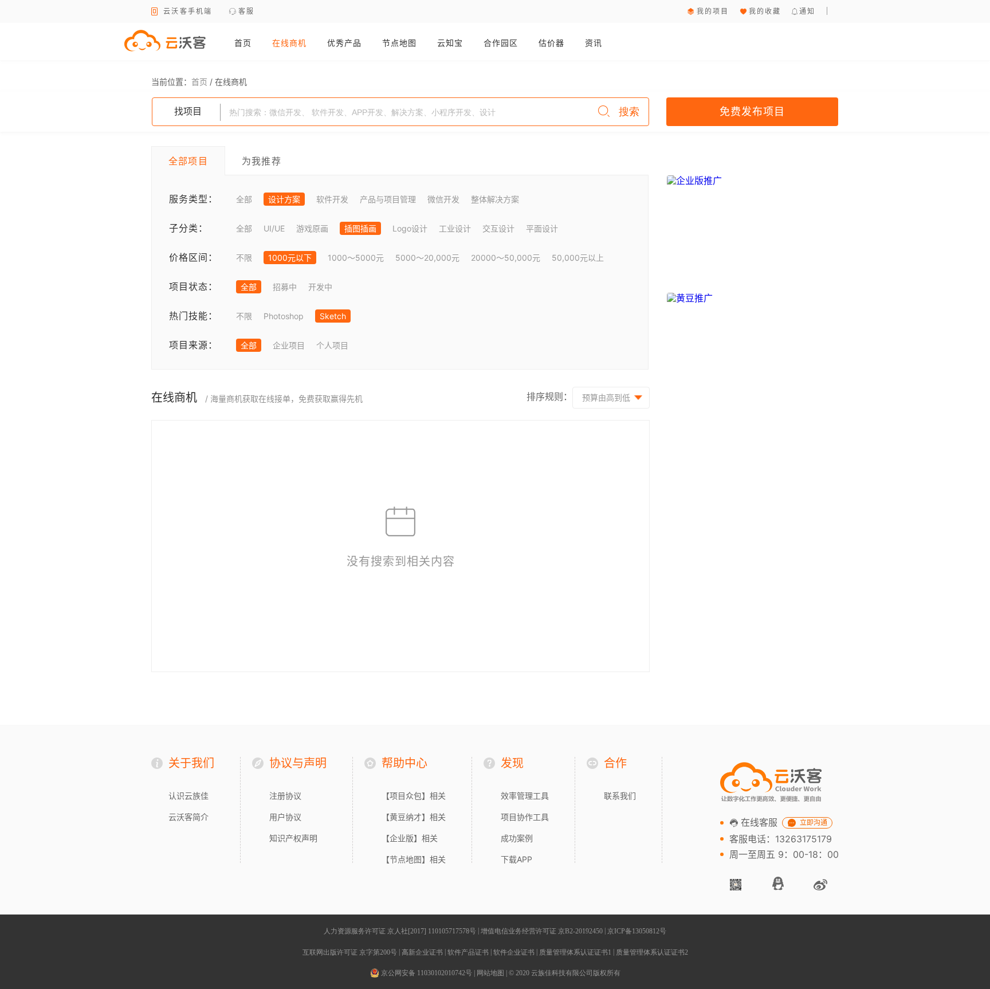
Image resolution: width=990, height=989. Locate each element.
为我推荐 (261, 161)
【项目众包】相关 (414, 795)
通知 (807, 11)
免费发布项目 (752, 111)
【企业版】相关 (410, 838)
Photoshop (284, 316)
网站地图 (490, 973)
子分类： (188, 228)
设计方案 (284, 199)
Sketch (333, 316)
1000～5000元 (356, 257)
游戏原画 (312, 228)
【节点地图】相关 (414, 859)
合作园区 (501, 43)
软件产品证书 (468, 952)
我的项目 (713, 11)
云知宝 (450, 43)
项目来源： (193, 345)
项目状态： (193, 286)
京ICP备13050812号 (636, 931)
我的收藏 (765, 11)
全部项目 (188, 161)
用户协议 (285, 817)
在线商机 (289, 43)
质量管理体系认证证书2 (652, 952)
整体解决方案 (495, 199)
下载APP (516, 859)
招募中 (285, 287)
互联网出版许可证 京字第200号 (349, 952)
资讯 (593, 43)
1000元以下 (290, 257)
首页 (243, 43)
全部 (244, 199)
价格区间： (193, 257)
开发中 (320, 287)
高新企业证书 (422, 952)
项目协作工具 (525, 817)
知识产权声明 (293, 838)
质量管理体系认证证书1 (575, 952)
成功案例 (517, 838)
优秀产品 (344, 43)
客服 (246, 11)
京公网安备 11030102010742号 (425, 973)
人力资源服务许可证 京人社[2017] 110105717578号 (400, 931)
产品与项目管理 (388, 199)
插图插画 (360, 228)
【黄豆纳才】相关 (414, 817)
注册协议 (285, 795)
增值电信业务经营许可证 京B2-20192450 (542, 931)
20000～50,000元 (505, 257)
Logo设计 (409, 228)
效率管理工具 (525, 795)
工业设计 (455, 228)
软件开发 (332, 199)
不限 (244, 257)
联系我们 (620, 795)
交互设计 (498, 228)
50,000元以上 (578, 257)
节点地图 (399, 43)
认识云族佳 (188, 795)
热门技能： (193, 316)
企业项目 (289, 345)
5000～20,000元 (427, 257)
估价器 (551, 43)
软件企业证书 (514, 952)
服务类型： (193, 199)
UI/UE (274, 228)
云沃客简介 (188, 817)
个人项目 (332, 345)
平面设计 (542, 228)
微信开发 (443, 199)
